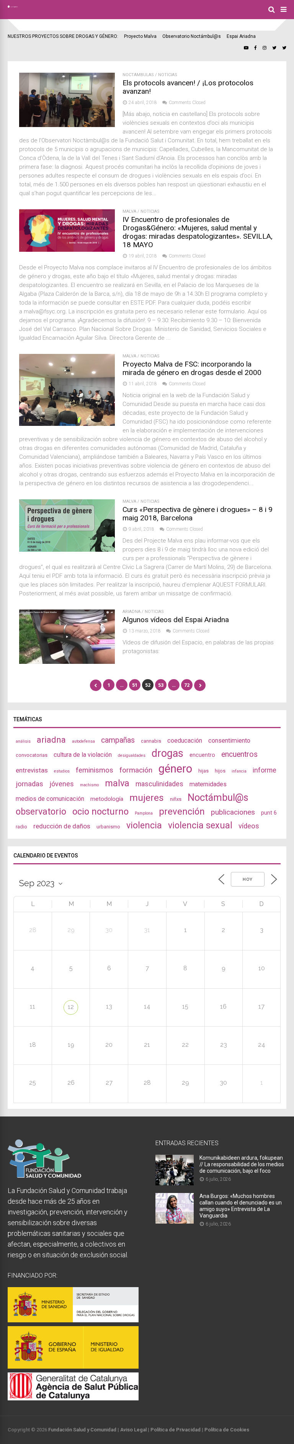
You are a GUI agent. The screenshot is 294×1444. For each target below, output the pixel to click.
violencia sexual (200, 825)
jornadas (29, 784)
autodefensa (83, 741)
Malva (129, 211)
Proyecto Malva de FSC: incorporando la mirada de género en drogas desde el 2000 (191, 368)
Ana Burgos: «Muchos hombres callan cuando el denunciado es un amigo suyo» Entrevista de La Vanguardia (240, 1206)
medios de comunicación (50, 798)
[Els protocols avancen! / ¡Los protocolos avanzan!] (67, 125)
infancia (239, 771)
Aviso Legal (133, 1430)
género (175, 768)
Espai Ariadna (241, 36)
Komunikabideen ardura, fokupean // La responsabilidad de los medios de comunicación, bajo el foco (241, 1164)
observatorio (41, 811)
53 (160, 685)
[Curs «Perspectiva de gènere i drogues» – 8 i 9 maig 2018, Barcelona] (67, 549)
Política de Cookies (226, 1430)
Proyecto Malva (140, 36)
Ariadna (131, 611)
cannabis (151, 741)
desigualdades (131, 755)
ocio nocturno (100, 811)
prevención (182, 811)
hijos (220, 771)
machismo (89, 784)
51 (134, 685)
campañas (118, 740)
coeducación (184, 740)
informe (264, 770)
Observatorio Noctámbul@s (191, 36)
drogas (167, 753)
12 (71, 1006)
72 (186, 685)
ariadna (51, 740)
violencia (144, 825)
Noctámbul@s (218, 797)
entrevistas (32, 770)
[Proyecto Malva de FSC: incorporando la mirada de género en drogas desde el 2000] (67, 423)
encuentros (239, 754)
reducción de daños (61, 826)
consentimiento (229, 740)
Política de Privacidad (175, 1430)
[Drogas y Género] (13, 6)
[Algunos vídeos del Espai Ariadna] (67, 661)
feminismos (94, 770)
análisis (23, 741)
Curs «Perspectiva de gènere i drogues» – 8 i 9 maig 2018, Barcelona (197, 513)
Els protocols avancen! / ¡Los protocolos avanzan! (187, 87)
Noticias (167, 74)
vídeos (248, 826)
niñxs (175, 799)
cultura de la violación (83, 754)
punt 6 (269, 813)
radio (21, 827)
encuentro (202, 755)
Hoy (248, 879)
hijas (203, 771)
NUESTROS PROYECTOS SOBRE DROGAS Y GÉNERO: (63, 36)
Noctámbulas (138, 74)
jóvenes (61, 784)
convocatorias (31, 755)
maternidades (208, 784)
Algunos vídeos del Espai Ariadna (175, 619)
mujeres (146, 797)
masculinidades (159, 784)
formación (135, 770)
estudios (62, 771)
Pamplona (144, 813)
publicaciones (233, 812)
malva (117, 783)
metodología (106, 798)
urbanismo (108, 827)
